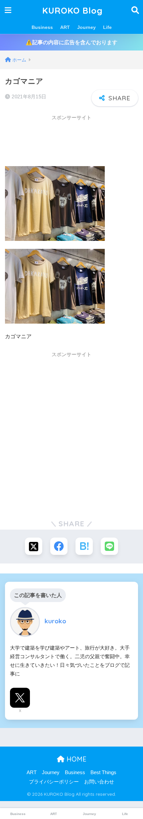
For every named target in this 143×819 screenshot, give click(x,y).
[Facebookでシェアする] (59, 546)
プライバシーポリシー (54, 781)
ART (65, 27)
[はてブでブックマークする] (84, 546)
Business (42, 27)
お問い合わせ (99, 781)
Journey (86, 27)
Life (107, 27)
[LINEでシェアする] (109, 546)
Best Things (103, 772)
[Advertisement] (58, 141)
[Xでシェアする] (33, 546)
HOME (75, 759)
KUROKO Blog (72, 10)
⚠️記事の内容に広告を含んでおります (71, 42)
